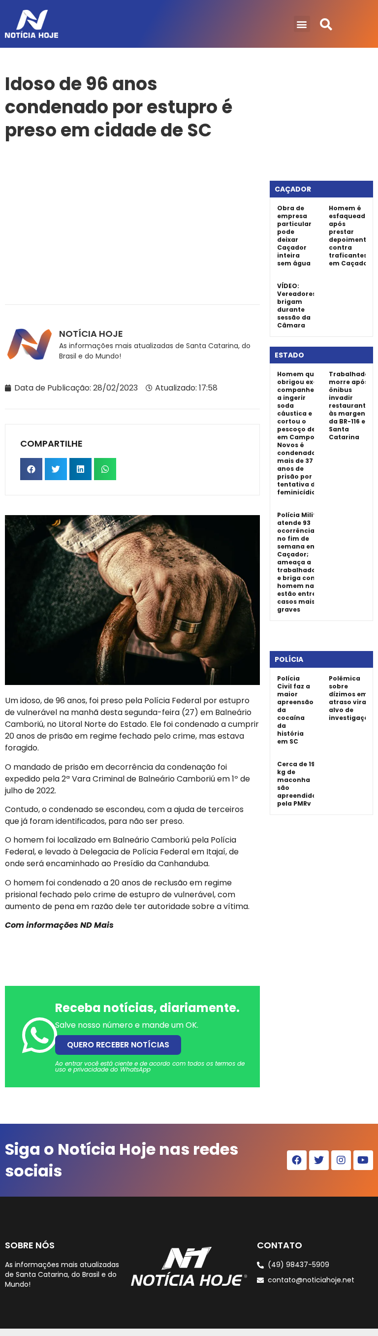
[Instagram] (341, 1160)
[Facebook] (297, 1160)
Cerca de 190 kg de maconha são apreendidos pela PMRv (298, 784)
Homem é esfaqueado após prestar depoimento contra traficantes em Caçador (350, 235)
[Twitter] (319, 1160)
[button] (302, 24)
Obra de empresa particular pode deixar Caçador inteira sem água (294, 235)
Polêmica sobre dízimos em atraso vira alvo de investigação (351, 698)
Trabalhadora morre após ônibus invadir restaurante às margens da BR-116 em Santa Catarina (353, 405)
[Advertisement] (132, 221)
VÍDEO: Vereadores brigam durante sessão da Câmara (296, 305)
